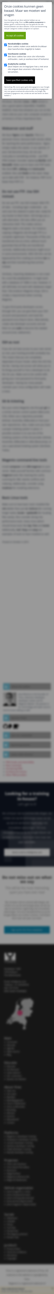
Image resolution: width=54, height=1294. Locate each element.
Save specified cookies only (19, 80)
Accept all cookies (15, 35)
